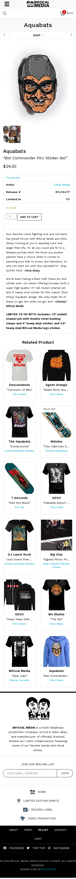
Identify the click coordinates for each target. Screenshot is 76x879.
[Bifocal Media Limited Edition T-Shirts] (38, 4)
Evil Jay (19, 507)
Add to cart (29, 217)
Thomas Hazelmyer (56, 450)
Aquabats (14, 151)
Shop (36, 35)
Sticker (15, 177)
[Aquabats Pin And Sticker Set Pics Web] (11, 134)
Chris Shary (62, 184)
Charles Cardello (19, 680)
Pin (8, 177)
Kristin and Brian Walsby (19, 450)
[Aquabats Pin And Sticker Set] (38, 84)
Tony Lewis (56, 507)
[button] (5, 13)
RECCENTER (49, 869)
